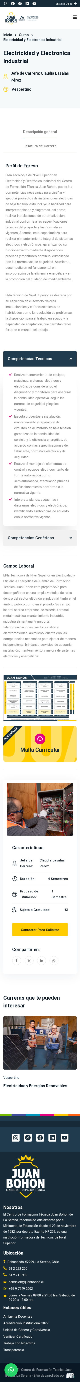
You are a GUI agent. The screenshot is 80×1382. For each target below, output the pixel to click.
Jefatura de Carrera (40, 146)
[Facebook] (20, 3)
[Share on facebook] (16, 960)
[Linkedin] (27, 3)
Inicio (7, 35)
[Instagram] (5, 3)
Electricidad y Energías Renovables (35, 1085)
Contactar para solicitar (40, 930)
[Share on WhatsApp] (54, 960)
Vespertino (22, 89)
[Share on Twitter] (29, 960)
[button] (75, 3)
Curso (24, 35)
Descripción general (40, 132)
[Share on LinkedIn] (41, 960)
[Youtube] (34, 3)
